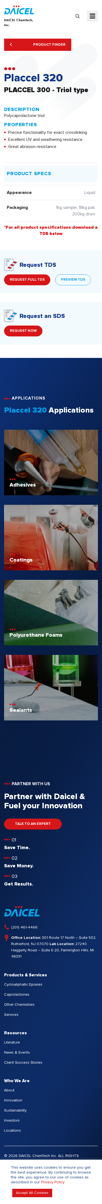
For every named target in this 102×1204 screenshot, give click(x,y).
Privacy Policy (52, 1182)
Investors (12, 1120)
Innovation (13, 1100)
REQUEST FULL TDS (27, 279)
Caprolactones (16, 994)
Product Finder (49, 45)
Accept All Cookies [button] (32, 1193)
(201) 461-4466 (24, 927)
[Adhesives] (51, 494)
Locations (12, 1130)
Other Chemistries (19, 1005)
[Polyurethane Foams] (51, 644)
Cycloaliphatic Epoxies (23, 984)
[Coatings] (51, 569)
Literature (12, 1042)
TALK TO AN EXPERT (33, 824)
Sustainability (15, 1110)
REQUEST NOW (23, 331)
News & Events (17, 1052)
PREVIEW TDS (73, 279)
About (9, 1090)
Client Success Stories (23, 1062)
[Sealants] (51, 719)
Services (11, 1015)
